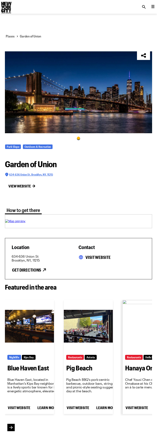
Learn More (47, 407)
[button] (78, 92)
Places (10, 36)
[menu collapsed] (153, 7)
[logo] (6, 5)
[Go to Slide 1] (78, 137)
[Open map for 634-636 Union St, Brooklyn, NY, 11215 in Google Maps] (15, 221)
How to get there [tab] (23, 210)
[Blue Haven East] (29, 326)
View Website (19, 186)
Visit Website (97, 257)
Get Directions (26, 269)
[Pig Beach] (88, 326)
